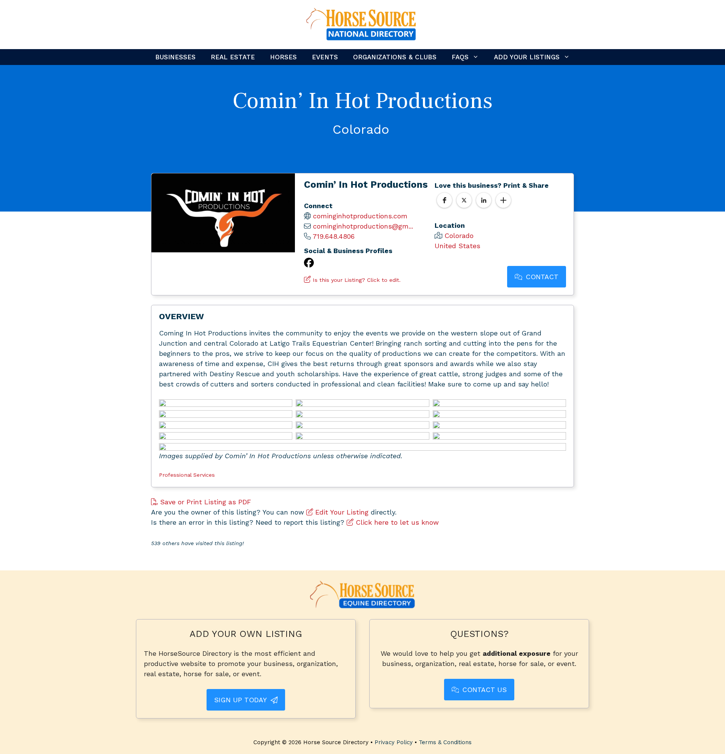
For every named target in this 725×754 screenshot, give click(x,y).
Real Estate (233, 57)
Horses (283, 57)
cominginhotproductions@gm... (363, 226)
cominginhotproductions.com (360, 216)
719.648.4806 (334, 236)
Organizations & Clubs (395, 57)
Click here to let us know (396, 522)
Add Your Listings (527, 57)
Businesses (175, 57)
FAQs (460, 57)
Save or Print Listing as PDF (204, 502)
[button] (444, 200)
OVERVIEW (181, 316)
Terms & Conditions (445, 742)
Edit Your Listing (341, 512)
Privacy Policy (394, 742)
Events (325, 57)
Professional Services (187, 475)
